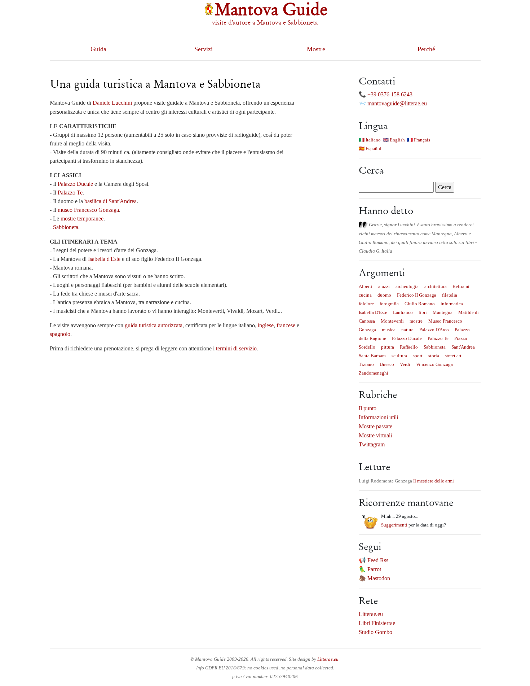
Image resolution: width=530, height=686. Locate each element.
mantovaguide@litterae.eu (397, 103)
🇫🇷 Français (418, 140)
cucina (365, 295)
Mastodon (378, 578)
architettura (435, 286)
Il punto (367, 408)
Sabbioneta (65, 227)
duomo (384, 295)
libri (423, 312)
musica (389, 329)
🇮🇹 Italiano (370, 140)
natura (407, 329)
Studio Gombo (375, 632)
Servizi (203, 49)
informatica (452, 303)
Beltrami (460, 286)
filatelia (449, 295)
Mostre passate (375, 426)
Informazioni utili (378, 417)
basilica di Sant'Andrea (110, 201)
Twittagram (372, 444)
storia (433, 355)
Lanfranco (403, 312)
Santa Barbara (372, 355)
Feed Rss (377, 560)
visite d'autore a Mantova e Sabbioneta (265, 22)
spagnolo (60, 334)
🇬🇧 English (394, 140)
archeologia (407, 286)
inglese (266, 325)
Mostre (316, 49)
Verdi (405, 364)
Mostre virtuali (375, 435)
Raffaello (409, 347)
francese (286, 325)
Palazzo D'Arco (434, 329)
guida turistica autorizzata (153, 325)
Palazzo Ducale (75, 184)
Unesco (387, 364)
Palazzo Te (70, 192)
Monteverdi (392, 321)
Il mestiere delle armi (433, 481)
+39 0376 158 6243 (389, 94)
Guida (98, 49)
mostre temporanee (82, 218)
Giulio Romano (420, 303)
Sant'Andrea (463, 347)
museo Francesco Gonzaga (88, 210)
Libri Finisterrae (377, 623)
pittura (387, 347)
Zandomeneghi (373, 373)
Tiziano (366, 364)
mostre (416, 321)
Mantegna (442, 312)
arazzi (384, 286)
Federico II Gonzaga (416, 295)
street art (453, 355)
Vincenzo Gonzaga (434, 364)
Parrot (374, 569)
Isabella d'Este (104, 259)
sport (418, 355)
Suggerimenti (394, 525)
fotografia (389, 303)
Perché (426, 49)
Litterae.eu (371, 614)
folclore (366, 303)
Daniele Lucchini (112, 103)
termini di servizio (236, 348)
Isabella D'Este (373, 312)
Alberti (365, 286)
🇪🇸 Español (370, 148)
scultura (399, 355)
